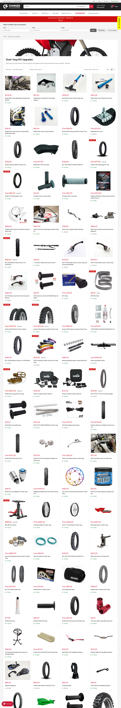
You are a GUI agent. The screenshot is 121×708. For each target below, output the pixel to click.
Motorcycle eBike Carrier (98, 360)
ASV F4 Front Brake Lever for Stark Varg (102, 262)
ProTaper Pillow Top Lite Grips (42, 196)
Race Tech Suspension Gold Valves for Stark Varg (17, 557)
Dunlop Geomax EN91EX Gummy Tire (15, 164)
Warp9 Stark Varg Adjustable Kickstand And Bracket (17, 99)
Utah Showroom (7, 1)
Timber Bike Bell (66, 685)
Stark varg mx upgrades (14, 36)
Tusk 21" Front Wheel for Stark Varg (72, 525)
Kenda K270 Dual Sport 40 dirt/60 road (73, 621)
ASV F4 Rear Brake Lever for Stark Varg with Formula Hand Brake (74, 263)
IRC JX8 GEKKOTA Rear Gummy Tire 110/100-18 (15, 263)
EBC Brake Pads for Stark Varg (99, 525)
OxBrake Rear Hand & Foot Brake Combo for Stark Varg (17, 230)
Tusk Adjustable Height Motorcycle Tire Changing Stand (16, 653)
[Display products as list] (114, 69)
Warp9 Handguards (10, 685)
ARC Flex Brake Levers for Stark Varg (101, 458)
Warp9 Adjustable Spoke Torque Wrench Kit (74, 360)
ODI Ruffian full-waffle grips (13, 425)
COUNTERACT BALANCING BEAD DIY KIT (103, 329)
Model (62, 27)
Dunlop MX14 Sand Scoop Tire (13, 458)
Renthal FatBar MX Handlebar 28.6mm (101, 652)
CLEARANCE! (80, 13)
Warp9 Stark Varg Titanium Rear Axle (72, 98)
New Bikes (56, 13)
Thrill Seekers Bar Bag (68, 589)
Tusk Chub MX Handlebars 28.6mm (100, 685)
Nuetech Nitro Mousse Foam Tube (100, 589)
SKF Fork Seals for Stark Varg (42, 556)
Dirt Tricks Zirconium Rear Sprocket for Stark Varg (74, 492)
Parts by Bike (23, 13)
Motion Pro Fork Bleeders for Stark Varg (16, 491)
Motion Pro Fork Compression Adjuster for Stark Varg (45, 459)
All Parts (34, 13)
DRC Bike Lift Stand (10, 525)
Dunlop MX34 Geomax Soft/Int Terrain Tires (46, 329)
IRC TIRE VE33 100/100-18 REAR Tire (72, 556)
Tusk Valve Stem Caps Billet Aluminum (101, 621)
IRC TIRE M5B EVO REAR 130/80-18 (72, 164)
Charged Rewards (93, 13)
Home (5, 36)
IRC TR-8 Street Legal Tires (12, 589)
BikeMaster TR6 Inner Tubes (41, 164)
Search (93, 30)
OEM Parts (45, 13)
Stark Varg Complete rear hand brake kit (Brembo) (102, 230)
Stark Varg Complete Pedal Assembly (72, 229)
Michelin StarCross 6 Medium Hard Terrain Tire (102, 426)
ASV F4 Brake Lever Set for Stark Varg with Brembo (17, 297)
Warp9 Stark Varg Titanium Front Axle (101, 98)
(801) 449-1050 (17, 1)
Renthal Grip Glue (10, 621)
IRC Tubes (65, 296)
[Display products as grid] (111, 69)
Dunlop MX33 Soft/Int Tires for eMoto (15, 329)
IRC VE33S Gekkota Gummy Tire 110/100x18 (17, 360)
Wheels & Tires (66, 13)
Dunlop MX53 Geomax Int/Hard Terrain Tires (74, 329)
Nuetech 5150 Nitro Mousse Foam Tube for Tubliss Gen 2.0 (103, 197)
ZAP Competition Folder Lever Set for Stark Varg (46, 361)
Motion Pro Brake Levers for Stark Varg (73, 458)
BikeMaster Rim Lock (97, 131)
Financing (106, 1)
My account (100, 7)
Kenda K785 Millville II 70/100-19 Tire (44, 685)
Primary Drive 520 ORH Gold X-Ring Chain (46, 652)
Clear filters (101, 30)
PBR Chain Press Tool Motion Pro (100, 556)
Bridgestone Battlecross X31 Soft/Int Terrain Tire (46, 492)
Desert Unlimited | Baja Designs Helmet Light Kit (46, 230)
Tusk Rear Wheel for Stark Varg (42, 525)
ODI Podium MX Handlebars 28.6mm (72, 652)
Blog (94, 1)
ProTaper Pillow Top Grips (69, 196)
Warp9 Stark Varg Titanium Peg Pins (44, 131)
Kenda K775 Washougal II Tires (13, 196)
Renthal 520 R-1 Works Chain (42, 589)
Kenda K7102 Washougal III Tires (100, 164)
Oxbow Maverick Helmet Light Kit (71, 394)
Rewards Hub (114, 1)
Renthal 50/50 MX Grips (40, 621)
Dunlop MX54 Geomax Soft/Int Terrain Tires (74, 131)
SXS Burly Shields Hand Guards (71, 425)
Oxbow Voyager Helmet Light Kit (43, 394)
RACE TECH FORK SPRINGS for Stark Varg (46, 425)
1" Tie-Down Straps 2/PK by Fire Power (44, 262)
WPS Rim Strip (95, 296)
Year (4, 27)
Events (99, 1)
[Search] (91, 6)
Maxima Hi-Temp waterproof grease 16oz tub (102, 492)
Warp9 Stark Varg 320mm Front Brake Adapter (44, 99)
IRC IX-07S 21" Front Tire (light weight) (102, 394)
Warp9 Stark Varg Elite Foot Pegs (14, 394)
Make (33, 27)
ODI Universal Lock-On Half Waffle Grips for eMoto (46, 297)
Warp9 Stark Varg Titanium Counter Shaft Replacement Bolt (16, 132)
